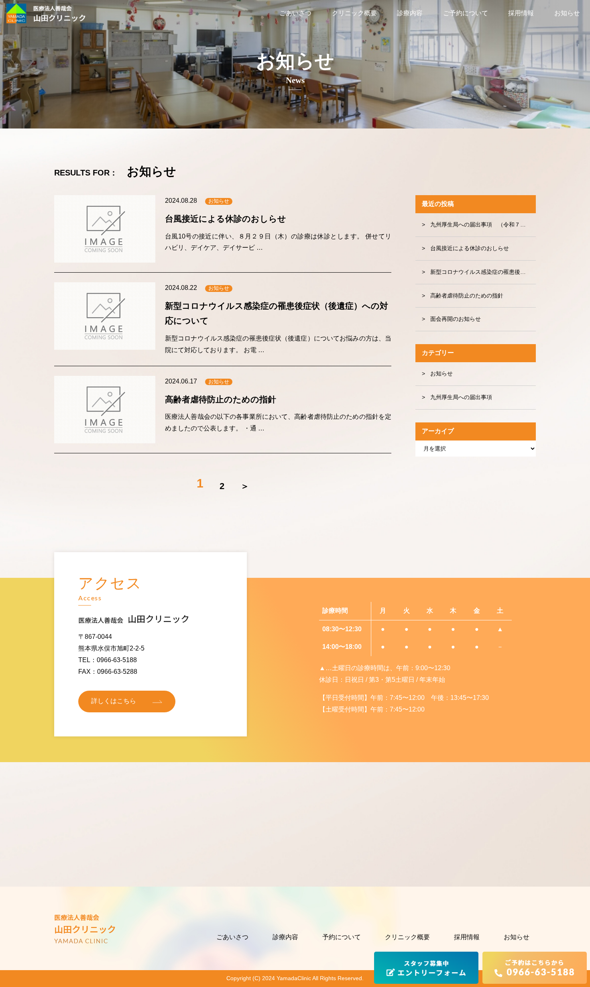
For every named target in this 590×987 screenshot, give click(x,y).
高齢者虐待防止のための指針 (466, 295)
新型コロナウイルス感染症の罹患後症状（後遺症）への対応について (483, 272)
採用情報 (521, 13)
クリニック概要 (354, 13)
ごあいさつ (295, 13)
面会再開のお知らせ (455, 319)
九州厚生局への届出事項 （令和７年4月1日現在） (483, 224)
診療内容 (410, 13)
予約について (341, 937)
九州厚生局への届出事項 (461, 397)
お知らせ (567, 13)
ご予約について (465, 13)
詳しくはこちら (113, 700)
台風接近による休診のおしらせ (469, 248)
